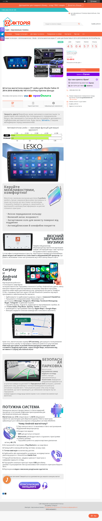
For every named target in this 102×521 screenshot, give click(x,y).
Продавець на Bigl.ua (51, 505)
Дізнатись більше (74, 5)
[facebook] (3, 494)
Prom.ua (61, 504)
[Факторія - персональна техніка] (16, 22)
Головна (9, 34)
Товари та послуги (21, 34)
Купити (83, 70)
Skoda (34, 38)
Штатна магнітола (24, 38)
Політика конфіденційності (69, 507)
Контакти (68, 34)
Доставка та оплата (37, 34)
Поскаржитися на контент (52, 507)
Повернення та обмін (54, 34)
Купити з (80, 74)
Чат (95, 516)
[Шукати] (79, 24)
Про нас (76, 34)
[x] (5, 494)
